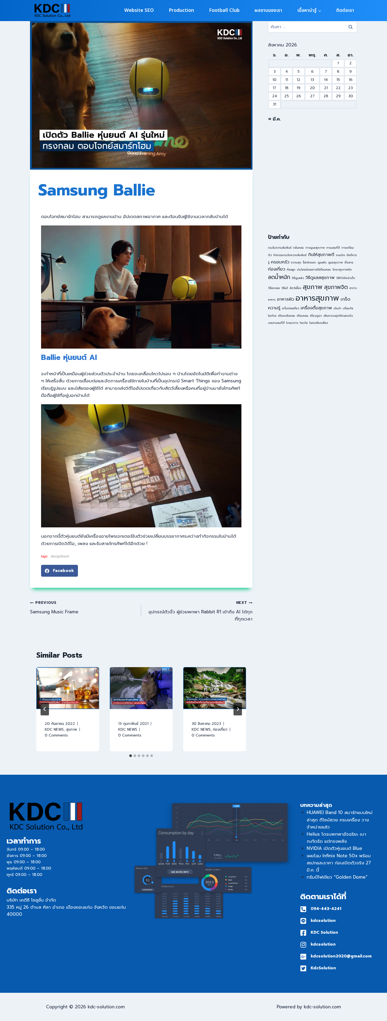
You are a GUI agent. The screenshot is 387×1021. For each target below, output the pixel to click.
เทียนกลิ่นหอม (286, 316)
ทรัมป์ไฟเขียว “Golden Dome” (337, 877)
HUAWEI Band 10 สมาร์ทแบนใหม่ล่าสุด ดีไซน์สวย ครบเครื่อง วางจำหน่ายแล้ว (340, 819)
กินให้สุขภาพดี (321, 254)
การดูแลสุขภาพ (315, 247)
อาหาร (271, 299)
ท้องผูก (291, 269)
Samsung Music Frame (54, 607)
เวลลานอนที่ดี (276, 323)
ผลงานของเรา (268, 10)
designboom (60, 556)
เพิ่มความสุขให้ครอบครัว (338, 316)
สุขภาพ (71, 729)
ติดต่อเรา (345, 10)
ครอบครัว (280, 262)
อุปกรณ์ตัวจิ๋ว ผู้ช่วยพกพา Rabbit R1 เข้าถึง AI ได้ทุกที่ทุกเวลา (200, 611)
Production (181, 10)
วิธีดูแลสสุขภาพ (320, 277)
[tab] (130, 755)
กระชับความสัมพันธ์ (279, 247)
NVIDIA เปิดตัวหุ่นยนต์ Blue (334, 848)
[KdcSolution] (303, 968)
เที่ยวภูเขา (316, 316)
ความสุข (296, 262)
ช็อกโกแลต (309, 262)
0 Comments (56, 735)
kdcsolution (323, 920)
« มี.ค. (274, 118)
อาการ (353, 288)
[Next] (238, 709)
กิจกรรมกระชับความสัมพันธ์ (289, 255)
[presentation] (67, 688)
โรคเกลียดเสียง (318, 323)
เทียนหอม (302, 316)
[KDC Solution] (303, 933)
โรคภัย (304, 323)
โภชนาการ (292, 323)
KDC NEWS (54, 729)
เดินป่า (337, 308)
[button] (59, 571)
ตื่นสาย (348, 262)
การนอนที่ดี (333, 247)
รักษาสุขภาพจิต (342, 269)
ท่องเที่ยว (220, 729)
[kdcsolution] (303, 921)
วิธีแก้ (284, 288)
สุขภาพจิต (336, 287)
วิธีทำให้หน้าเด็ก (345, 278)
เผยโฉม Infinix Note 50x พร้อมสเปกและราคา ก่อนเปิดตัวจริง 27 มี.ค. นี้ (339, 862)
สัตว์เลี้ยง (295, 288)
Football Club (224, 10)
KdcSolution (323, 968)
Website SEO (139, 10)
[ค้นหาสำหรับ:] (312, 26)
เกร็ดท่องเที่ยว (290, 308)
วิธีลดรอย (274, 288)
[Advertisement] (312, 178)
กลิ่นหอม (298, 247)
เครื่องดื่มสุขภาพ (316, 308)
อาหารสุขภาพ (317, 298)
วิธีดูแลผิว (298, 278)
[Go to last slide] (45, 709)
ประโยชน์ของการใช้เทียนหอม (314, 269)
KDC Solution (324, 932)
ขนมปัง (340, 255)
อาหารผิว (285, 299)
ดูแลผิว (321, 262)
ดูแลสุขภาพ (335, 262)
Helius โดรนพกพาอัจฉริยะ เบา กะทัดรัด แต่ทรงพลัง (336, 838)
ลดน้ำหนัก (279, 277)
